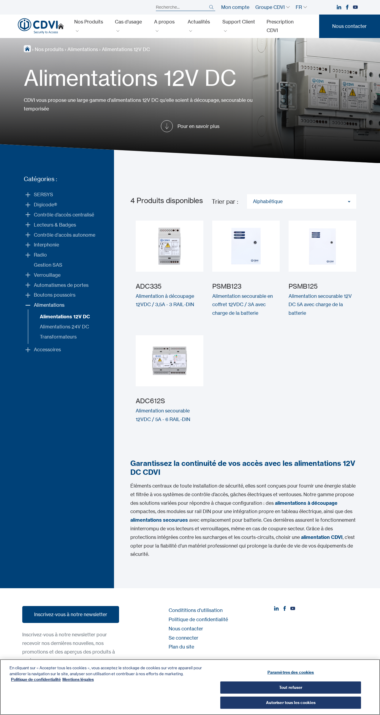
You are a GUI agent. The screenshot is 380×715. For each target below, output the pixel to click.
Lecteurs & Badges (55, 225)
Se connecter (183, 638)
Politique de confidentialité (198, 619)
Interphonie (46, 245)
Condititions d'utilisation (196, 610)
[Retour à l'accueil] (38, 26)
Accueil (61, 26)
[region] (190, 687)
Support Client (238, 22)
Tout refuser (291, 687)
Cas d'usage (128, 22)
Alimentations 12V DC (65, 316)
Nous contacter (186, 629)
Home (27, 48)
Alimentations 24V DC (64, 327)
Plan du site (181, 647)
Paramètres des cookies (290, 672)
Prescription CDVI (280, 26)
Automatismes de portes (61, 285)
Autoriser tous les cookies (291, 702)
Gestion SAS (48, 265)
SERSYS (43, 194)
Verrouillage (47, 275)
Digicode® (45, 205)
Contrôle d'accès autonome (64, 235)
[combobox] (301, 201)
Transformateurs (58, 337)
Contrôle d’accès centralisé (64, 215)
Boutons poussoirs (54, 295)
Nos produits (49, 49)
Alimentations (82, 49)
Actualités (199, 22)
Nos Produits (88, 22)
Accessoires (47, 349)
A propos (164, 22)
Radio (40, 255)
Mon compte (235, 7)
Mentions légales (78, 679)
